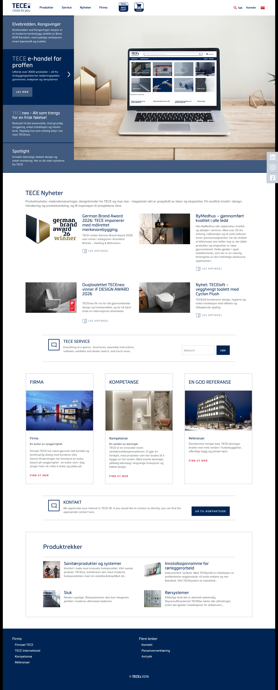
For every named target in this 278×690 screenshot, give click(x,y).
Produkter (46, 7)
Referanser (22, 664)
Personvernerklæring (156, 652)
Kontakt (251, 7)
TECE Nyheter (44, 195)
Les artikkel (98, 252)
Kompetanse (23, 658)
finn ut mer (39, 477)
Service (67, 7)
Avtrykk (147, 658)
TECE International (27, 652)
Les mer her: (26, 132)
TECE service (76, 343)
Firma (103, 7)
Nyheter (85, 7)
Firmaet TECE (24, 646)
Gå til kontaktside (210, 513)
